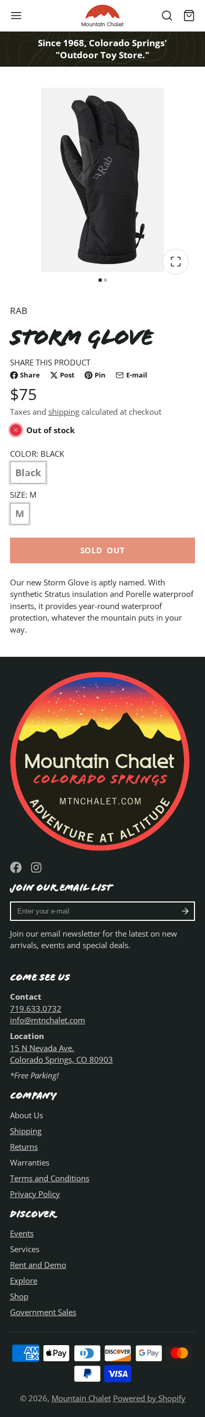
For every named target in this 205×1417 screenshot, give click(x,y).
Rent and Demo (38, 1264)
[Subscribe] (185, 911)
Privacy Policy (35, 1194)
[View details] (103, 759)
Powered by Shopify (149, 1398)
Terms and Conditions (49, 1178)
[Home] (102, 15)
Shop (19, 1296)
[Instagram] (37, 868)
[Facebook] (16, 868)
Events (22, 1233)
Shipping (26, 1131)
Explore (23, 1280)
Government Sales (43, 1312)
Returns (24, 1146)
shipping (63, 411)
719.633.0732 (36, 1008)
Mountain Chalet (81, 1398)
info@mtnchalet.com (47, 1020)
